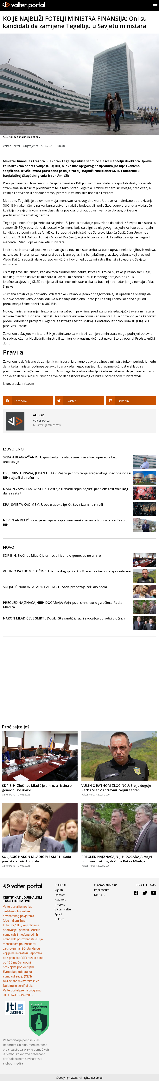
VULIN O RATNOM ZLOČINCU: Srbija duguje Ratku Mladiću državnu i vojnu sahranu (67, 571)
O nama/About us (105, 885)
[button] (28, 400)
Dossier (60, 895)
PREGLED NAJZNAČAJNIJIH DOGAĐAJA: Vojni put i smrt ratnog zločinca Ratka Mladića (116, 858)
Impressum (101, 890)
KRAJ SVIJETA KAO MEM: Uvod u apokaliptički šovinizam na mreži (53, 504)
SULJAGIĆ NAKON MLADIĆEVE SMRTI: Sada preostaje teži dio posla (55, 587)
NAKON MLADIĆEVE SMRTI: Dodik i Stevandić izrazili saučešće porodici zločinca (64, 618)
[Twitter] (145, 892)
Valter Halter (63, 909)
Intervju (60, 904)
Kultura (59, 919)
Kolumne (60, 900)
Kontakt (99, 894)
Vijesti (59, 890)
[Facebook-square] (136, 892)
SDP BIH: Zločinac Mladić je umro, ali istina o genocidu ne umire (52, 555)
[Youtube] (153, 892)
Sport (58, 914)
